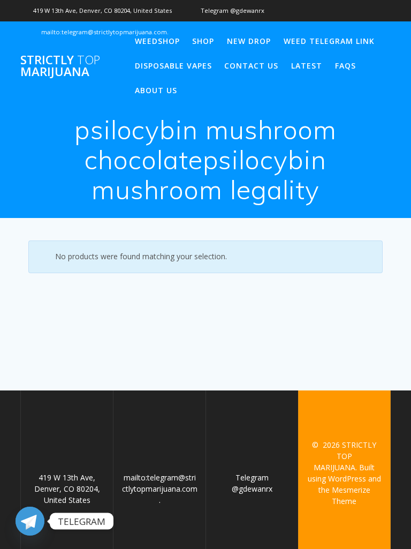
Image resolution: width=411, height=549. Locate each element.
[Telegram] (30, 521)
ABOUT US (156, 90)
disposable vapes (173, 66)
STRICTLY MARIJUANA (60, 66)
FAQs (345, 66)
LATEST (306, 66)
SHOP (203, 41)
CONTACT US (251, 66)
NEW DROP (249, 41)
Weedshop (157, 41)
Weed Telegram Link (329, 41)
